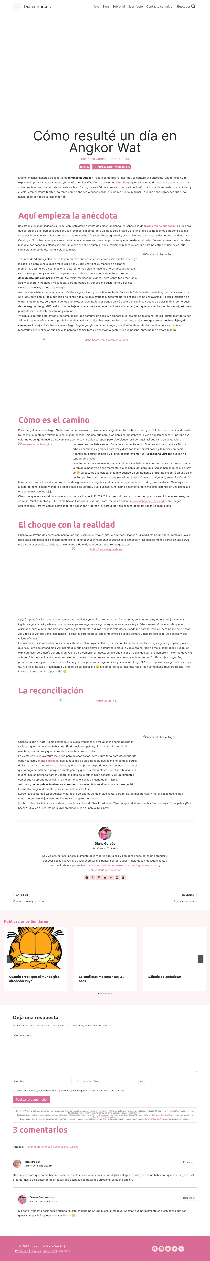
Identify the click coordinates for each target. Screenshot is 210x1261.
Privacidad (22, 1251)
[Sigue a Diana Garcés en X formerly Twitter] (92, 877)
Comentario (22, 1035)
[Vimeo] (175, 1249)
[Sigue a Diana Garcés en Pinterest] (123, 877)
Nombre (20, 1081)
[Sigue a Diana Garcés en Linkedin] (117, 877)
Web (142, 1081)
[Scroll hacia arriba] (201, 1254)
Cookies (36, 1251)
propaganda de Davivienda (148, 501)
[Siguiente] (200, 959)
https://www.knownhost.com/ (105, 1117)
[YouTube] (168, 1249)
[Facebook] (155, 1249)
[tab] (98, 993)
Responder (189, 1162)
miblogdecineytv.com (144, 865)
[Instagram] (161, 1249)
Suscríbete (135, 6)
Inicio (95, 6)
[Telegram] (181, 1249)
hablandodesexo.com (115, 865)
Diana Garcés (105, 843)
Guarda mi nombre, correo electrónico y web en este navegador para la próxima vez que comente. (71, 1090)
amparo (29, 1161)
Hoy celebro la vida (185, 898)
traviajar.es (93, 865)
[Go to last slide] (9, 959)
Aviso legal (50, 1251)
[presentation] (35, 948)
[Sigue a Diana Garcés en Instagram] (99, 877)
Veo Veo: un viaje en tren (28, 898)
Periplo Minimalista (111, 167)
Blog (106, 6)
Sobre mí (118, 6)
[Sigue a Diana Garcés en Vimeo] (111, 877)
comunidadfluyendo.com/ (105, 870)
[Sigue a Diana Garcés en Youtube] (105, 877)
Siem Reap (123, 182)
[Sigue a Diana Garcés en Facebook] (86, 877)
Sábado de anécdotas (165, 976)
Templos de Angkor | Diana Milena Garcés (52, 1146)
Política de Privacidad (159, 1119)
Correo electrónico (90, 1081)
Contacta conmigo (159, 6)
